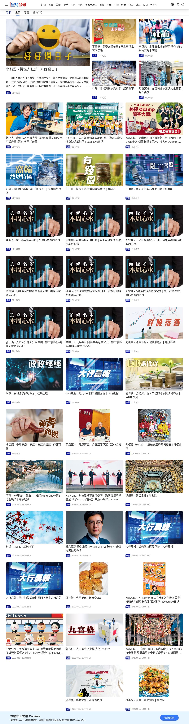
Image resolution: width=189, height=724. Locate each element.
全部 (17, 12)
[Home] (18, 4)
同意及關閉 (169, 717)
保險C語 (37, 12)
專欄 (26, 12)
